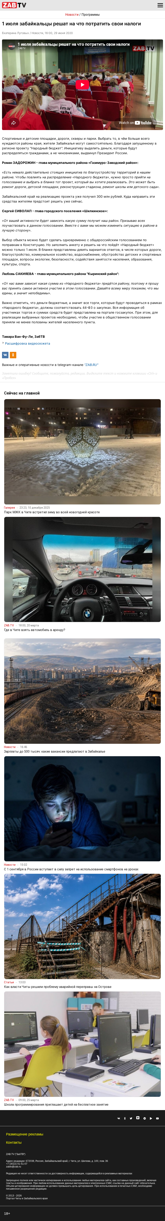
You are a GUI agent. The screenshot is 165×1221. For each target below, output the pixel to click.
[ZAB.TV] (14, 7)
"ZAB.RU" (91, 365)
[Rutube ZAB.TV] (151, 1118)
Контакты (14, 1142)
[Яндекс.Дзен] (137, 1118)
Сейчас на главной (22, 393)
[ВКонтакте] (118, 1118)
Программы (90, 15)
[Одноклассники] (125, 1118)
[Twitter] (131, 1118)
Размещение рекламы (24, 1134)
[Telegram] (144, 1118)
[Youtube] (157, 1118)
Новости (71, 15)
